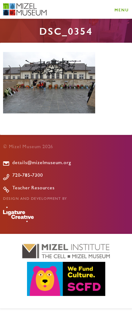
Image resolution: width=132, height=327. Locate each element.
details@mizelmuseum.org (41, 162)
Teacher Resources (33, 188)
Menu (122, 10)
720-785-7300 (27, 175)
